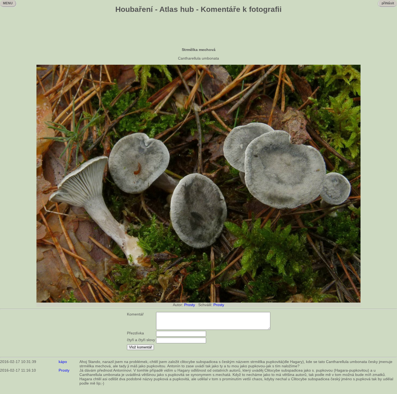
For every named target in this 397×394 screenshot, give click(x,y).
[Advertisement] (198, 31)
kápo (63, 361)
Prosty (189, 305)
